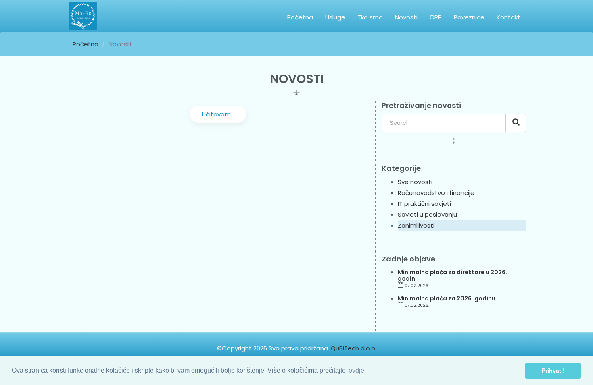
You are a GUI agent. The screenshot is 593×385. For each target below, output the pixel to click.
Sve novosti (415, 182)
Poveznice (469, 17)
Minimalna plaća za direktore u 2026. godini (452, 275)
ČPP (436, 17)
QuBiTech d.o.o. (353, 348)
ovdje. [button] (357, 370)
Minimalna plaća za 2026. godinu (446, 298)
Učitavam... (218, 114)
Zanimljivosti (416, 225)
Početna (300, 17)
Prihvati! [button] (553, 370)
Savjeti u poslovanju (427, 214)
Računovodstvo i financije (436, 192)
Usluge (335, 17)
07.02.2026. (417, 286)
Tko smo (370, 17)
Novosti (406, 17)
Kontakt (508, 17)
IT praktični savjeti (424, 203)
